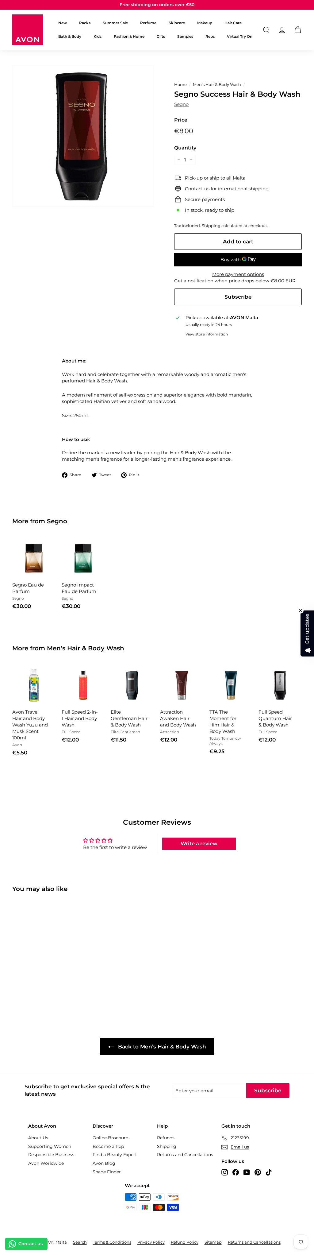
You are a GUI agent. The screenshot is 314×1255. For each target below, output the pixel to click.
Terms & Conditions (112, 1242)
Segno (181, 104)
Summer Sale (115, 23)
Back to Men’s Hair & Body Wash (161, 1047)
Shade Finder (107, 1172)
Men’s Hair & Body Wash (217, 84)
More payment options (238, 274)
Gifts (161, 36)
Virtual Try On (239, 36)
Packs (84, 23)
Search (80, 1242)
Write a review (199, 843)
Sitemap (213, 1242)
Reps (210, 36)
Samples (185, 36)
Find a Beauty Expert (115, 1154)
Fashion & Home (129, 36)
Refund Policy (184, 1242)
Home (180, 84)
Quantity (185, 148)
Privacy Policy (151, 1242)
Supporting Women (49, 1146)
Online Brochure (110, 1138)
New (62, 23)
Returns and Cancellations (185, 1154)
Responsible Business (51, 1154)
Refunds (165, 1138)
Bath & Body (69, 36)
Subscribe (238, 297)
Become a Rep (108, 1146)
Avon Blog (104, 1163)
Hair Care (233, 23)
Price (180, 120)
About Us (38, 1138)
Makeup (204, 23)
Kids (97, 36)
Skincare (177, 23)
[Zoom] (83, 135)
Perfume (148, 23)
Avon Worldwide (46, 1163)
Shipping (211, 225)
